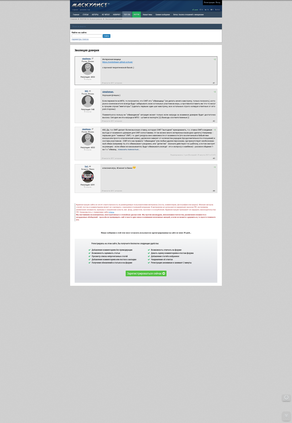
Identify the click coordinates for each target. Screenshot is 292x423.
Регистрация (209, 2)
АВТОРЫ (95, 14)
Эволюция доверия (113, 19)
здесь (111, 212)
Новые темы (147, 14)
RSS (218, 10)
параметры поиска (80, 39)
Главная (73, 19)
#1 (214, 83)
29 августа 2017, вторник (112, 83)
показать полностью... (129, 149)
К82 (86, 91)
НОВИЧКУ (116, 14)
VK (207, 10)
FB (202, 10)
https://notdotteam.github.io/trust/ (117, 62)
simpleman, (108, 92)
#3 (214, 158)
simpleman (86, 59)
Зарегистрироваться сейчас (144, 273)
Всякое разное (96, 19)
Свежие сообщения (163, 14)
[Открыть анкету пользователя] (88, 74)
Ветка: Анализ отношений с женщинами (188, 14)
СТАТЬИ (85, 14)
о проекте (75, 10)
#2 (214, 121)
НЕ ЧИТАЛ (105, 14)
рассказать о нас (85, 10)
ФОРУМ (136, 14)
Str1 (86, 166)
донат (196, 10)
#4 (214, 191)
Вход (218, 2)
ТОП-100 (127, 14)
